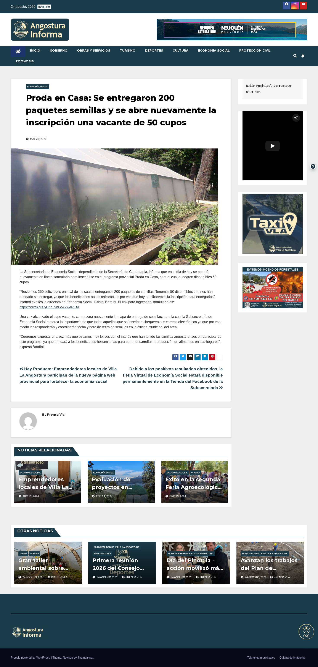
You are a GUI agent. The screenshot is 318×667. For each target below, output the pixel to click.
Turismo (127, 50)
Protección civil (255, 50)
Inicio (35, 50)
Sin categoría (102, 553)
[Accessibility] (306, 631)
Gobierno (58, 50)
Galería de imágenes (292, 657)
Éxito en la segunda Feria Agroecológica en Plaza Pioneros (193, 487)
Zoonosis (25, 61)
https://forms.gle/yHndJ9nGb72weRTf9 (49, 307)
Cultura (180, 50)
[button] (295, 56)
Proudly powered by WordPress (31, 657)
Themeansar (85, 657)
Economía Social (214, 50)
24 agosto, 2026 (33, 577)
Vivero (195, 472)
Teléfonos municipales (261, 657)
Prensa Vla (55, 414)
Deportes (154, 50)
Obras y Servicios (93, 50)
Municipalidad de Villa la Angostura (116, 547)
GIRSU (23, 553)
